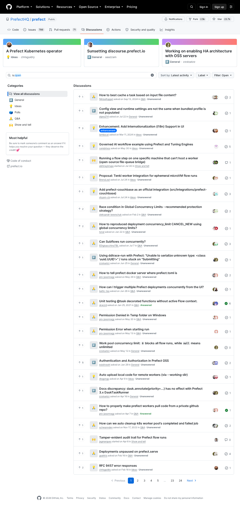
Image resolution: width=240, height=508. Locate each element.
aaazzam (110, 57)
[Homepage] (9, 7)
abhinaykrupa (106, 166)
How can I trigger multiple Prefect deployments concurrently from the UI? (151, 287)
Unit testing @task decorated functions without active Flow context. (148, 301)
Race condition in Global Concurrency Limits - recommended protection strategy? (150, 208)
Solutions (43, 7)
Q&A (143, 99)
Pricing (132, 7)
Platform (22, 7)
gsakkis (103, 455)
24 (180, 480)
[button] (152, 75)
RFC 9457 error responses (118, 465)
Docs (126, 498)
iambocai (104, 134)
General (94, 57)
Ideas (12, 57)
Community (115, 498)
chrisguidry (28, 57)
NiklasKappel (106, 99)
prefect (39, 19)
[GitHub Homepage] (39, 498)
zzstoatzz (189, 61)
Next (190, 480)
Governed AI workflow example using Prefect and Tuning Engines (146, 144)
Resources (64, 7)
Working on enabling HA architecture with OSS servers (198, 53)
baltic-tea (104, 291)
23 (172, 480)
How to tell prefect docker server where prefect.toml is (138, 273)
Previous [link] (120, 480)
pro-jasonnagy (107, 277)
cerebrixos (104, 148)
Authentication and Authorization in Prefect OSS (134, 360)
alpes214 (104, 116)
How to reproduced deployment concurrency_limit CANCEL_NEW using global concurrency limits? (150, 226)
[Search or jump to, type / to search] (192, 7)
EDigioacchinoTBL (109, 245)
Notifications (175, 19)
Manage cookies (152, 498)
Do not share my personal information (183, 498)
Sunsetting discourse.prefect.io (116, 51)
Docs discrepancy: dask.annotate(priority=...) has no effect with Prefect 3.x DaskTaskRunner (150, 390)
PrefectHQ (19, 19)
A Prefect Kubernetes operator (34, 51)
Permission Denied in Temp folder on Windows (132, 315)
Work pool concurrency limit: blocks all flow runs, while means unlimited (149, 345)
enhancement (108, 130)
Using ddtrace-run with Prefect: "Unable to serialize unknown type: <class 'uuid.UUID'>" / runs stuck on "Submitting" (152, 257)
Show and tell (142, 166)
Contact (136, 498)
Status (102, 498)
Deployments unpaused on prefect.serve (128, 451)
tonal (101, 231)
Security (91, 498)
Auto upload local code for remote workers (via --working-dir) (143, 375)
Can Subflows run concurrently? (122, 241)
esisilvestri (104, 364)
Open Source (88, 7)
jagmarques (105, 441)
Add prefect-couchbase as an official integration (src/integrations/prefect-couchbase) (153, 191)
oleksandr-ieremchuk (110, 214)
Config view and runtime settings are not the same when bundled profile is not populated (152, 110)
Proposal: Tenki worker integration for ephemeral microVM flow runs (148, 175)
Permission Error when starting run (124, 329)
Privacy (80, 498)
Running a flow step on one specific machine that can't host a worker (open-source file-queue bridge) (148, 160)
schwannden (106, 427)
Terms (70, 498)
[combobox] (80, 75)
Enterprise (112, 7)
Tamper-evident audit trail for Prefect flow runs (132, 437)
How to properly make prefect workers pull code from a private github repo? (149, 407)
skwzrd (103, 305)
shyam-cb (104, 197)
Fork (199, 19)
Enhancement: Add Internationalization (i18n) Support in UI (141, 126)
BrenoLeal (104, 179)
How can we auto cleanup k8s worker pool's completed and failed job (148, 423)
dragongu (104, 378)
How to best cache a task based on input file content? (137, 95)
